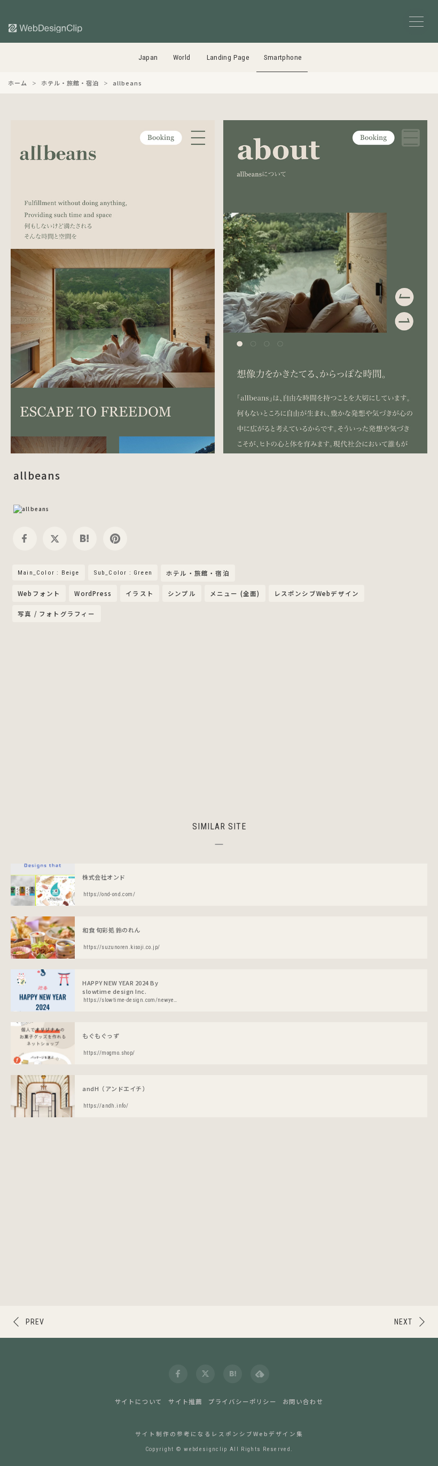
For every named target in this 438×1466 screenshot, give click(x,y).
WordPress (93, 593)
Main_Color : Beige (49, 572)
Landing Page (228, 57)
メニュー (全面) (235, 593)
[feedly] (260, 1374)
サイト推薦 (185, 1401)
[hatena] (85, 539)
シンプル (182, 593)
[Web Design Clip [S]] (46, 28)
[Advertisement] (219, 720)
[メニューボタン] (416, 21)
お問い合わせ (303, 1401)
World (182, 57)
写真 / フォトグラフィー (57, 613)
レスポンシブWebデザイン (316, 593)
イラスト (140, 593)
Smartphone (283, 57)
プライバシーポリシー (242, 1401)
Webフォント (39, 593)
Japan (148, 57)
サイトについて (139, 1401)
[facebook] (25, 539)
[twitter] (55, 539)
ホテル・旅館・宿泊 (198, 573)
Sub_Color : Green (122, 572)
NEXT (403, 1322)
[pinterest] (115, 539)
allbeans (37, 475)
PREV (35, 1322)
